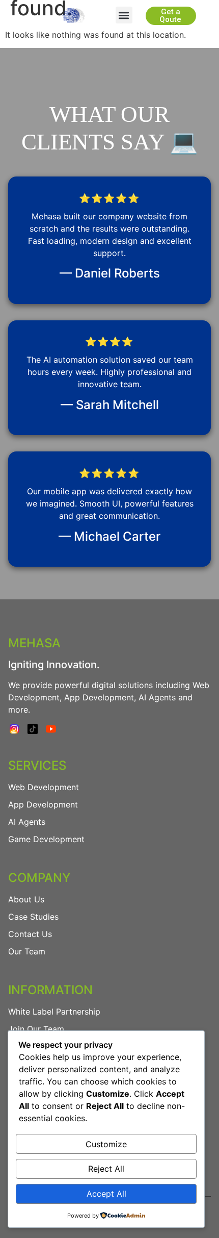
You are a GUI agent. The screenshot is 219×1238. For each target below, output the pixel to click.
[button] (124, 15)
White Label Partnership (54, 1011)
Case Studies (33, 917)
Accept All (106, 1194)
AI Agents (26, 822)
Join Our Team (36, 1029)
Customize (106, 1144)
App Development (43, 804)
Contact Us (30, 934)
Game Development (46, 839)
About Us (26, 899)
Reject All (106, 1169)
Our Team (26, 951)
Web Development (43, 787)
